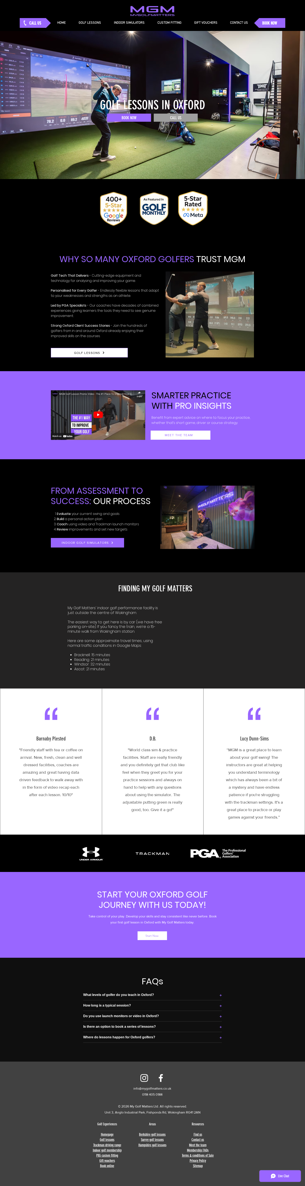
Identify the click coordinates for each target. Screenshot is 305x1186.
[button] (247, 1066)
